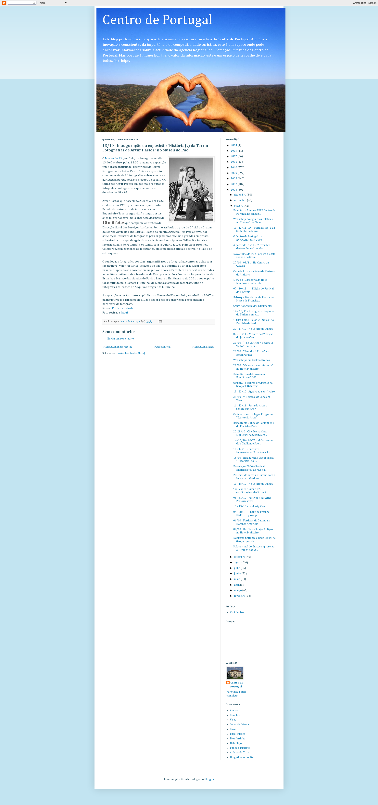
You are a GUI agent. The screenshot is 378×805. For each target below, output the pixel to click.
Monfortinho (238, 738)
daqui (124, 312)
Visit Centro (237, 612)
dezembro (240, 194)
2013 (234, 150)
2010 (234, 167)
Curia (233, 729)
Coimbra (235, 715)
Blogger (209, 779)
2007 (234, 184)
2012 (234, 156)
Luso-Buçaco (237, 734)
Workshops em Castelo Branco (251, 360)
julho (237, 568)
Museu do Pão (114, 158)
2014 (234, 145)
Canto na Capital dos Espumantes (252, 306)
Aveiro (234, 710)
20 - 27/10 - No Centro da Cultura (253, 328)
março (238, 590)
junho (238, 573)
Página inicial (162, 346)
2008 (234, 178)
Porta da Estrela (122, 308)
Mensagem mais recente (117, 346)
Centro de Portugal (157, 20)
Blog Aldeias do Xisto (242, 757)
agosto (238, 562)
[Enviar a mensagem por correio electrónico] (160, 321)
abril (237, 584)
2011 (234, 161)
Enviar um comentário (120, 338)
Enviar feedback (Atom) (131, 353)
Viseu (233, 719)
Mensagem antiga (203, 346)
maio (237, 579)
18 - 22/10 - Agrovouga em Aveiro (254, 391)
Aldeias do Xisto (239, 752)
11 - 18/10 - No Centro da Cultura (253, 483)
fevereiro (240, 595)
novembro (240, 200)
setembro (240, 557)
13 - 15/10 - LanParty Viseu (249, 506)
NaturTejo (236, 743)
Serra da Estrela (239, 724)
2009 (234, 173)
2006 (234, 189)
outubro (239, 205)
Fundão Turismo (240, 748)
